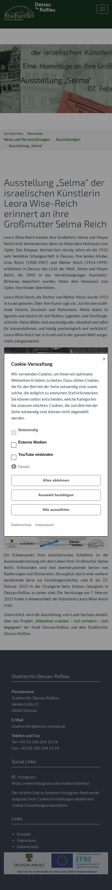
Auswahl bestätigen (56, 495)
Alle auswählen (56, 509)
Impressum (44, 525)
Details (23, 467)
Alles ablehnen (56, 480)
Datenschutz (21, 525)
